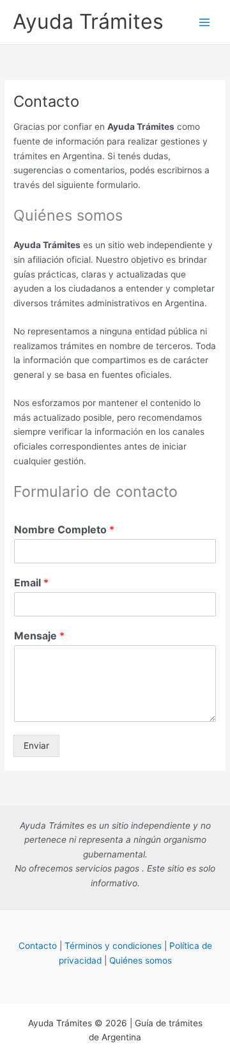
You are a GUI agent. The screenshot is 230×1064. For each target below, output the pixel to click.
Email (31, 582)
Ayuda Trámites (88, 21)
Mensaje (39, 635)
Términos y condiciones (113, 946)
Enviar (36, 745)
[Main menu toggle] (205, 22)
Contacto (38, 946)
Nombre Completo (64, 529)
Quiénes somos (140, 960)
